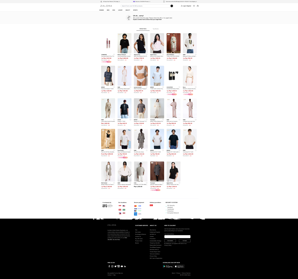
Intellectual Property (155, 232)
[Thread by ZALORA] (118, 266)
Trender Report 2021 (155, 251)
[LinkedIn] (125, 266)
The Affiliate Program (155, 247)
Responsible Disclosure (155, 245)
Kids (113, 10)
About (173, 273)
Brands (137, 243)
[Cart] (198, 6)
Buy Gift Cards (139, 238)
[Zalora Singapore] (119, 206)
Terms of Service (186, 273)
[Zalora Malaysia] (123, 206)
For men (185, 240)
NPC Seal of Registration (156, 258)
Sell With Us (153, 234)
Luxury (120, 10)
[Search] (171, 6)
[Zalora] (106, 6)
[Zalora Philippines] (119, 213)
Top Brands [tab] (156, 28)
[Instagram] (112, 266)
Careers (152, 236)
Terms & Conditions (155, 254)
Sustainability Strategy (155, 240)
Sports (135, 10)
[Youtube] (121, 266)
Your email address (169, 234)
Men (108, 10)
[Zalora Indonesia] (123, 213)
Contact (110, 275)
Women (101, 10)
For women (170, 240)
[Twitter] (115, 266)
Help (114, 275)
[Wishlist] (194, 6)
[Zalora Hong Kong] (119, 209)
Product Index (138, 240)
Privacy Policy (153, 256)
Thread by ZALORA (155, 243)
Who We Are (153, 230)
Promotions (152, 238)
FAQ (136, 230)
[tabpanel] (149, 112)
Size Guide (138, 232)
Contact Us (138, 236)
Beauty (128, 10)
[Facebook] (109, 266)
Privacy (178, 273)
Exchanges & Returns (140, 234)
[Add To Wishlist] (114, 54)
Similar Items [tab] (143, 28)
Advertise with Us (154, 249)
